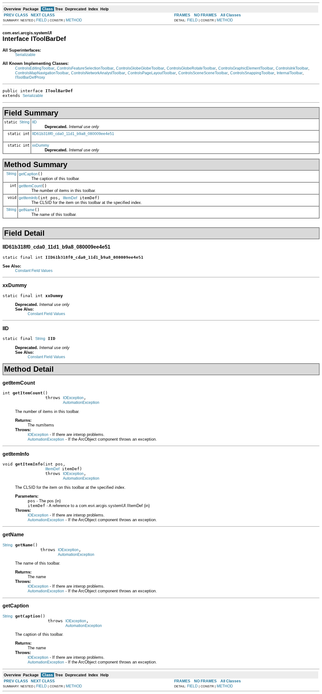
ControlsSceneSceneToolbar (203, 73)
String (24, 122)
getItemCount (30, 186)
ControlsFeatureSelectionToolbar (85, 68)
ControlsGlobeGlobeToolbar (140, 68)
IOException (73, 398)
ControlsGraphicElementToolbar (245, 68)
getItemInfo (28, 198)
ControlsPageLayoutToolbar (152, 73)
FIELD (41, 20)
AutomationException (81, 402)
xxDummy (40, 145)
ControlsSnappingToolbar (252, 73)
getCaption (28, 174)
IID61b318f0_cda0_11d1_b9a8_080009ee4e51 (73, 134)
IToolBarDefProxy (30, 77)
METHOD (74, 20)
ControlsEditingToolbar (34, 68)
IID (34, 122)
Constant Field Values (34, 270)
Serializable (25, 55)
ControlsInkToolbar (292, 68)
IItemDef (70, 198)
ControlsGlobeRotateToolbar (191, 68)
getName (27, 210)
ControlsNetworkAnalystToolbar (98, 73)
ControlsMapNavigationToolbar (42, 73)
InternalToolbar (290, 73)
